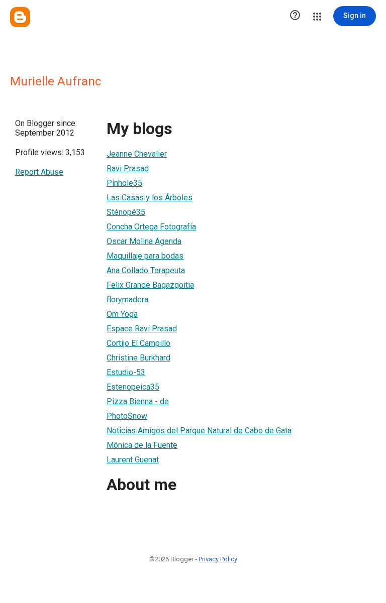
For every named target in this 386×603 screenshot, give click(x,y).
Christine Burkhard (138, 358)
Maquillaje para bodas (145, 256)
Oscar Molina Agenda (144, 241)
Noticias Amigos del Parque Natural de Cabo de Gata (199, 430)
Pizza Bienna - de (138, 401)
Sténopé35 (126, 212)
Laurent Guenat (133, 459)
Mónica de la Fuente (142, 445)
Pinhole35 (124, 183)
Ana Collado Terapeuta (146, 270)
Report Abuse (39, 172)
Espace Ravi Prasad (142, 328)
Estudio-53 (126, 372)
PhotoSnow (127, 416)
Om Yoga (122, 314)
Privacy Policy (218, 559)
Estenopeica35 (133, 387)
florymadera (127, 299)
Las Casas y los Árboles (149, 197)
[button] (295, 16)
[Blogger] (20, 17)
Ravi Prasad (128, 168)
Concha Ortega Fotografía (151, 226)
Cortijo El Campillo (138, 343)
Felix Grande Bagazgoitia (150, 285)
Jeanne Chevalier (137, 154)
